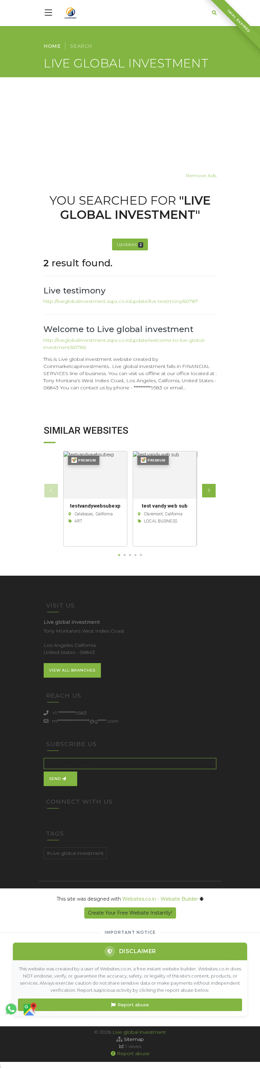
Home (52, 46)
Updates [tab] (129, 244)
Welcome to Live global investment (118, 329)
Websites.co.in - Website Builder (160, 899)
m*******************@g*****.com (85, 721)
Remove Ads (201, 175)
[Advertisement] (130, 124)
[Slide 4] (135, 555)
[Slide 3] (130, 555)
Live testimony (74, 290)
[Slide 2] (125, 555)
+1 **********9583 (69, 713)
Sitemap (134, 1039)
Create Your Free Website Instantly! (130, 913)
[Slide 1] (119, 555)
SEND (55, 778)
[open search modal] (214, 13)
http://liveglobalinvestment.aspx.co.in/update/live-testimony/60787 (120, 301)
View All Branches (72, 670)
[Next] (209, 490)
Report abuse (133, 1004)
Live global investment (139, 1032)
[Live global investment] (70, 13)
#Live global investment (75, 853)
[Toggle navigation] (49, 13)
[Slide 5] (141, 555)
